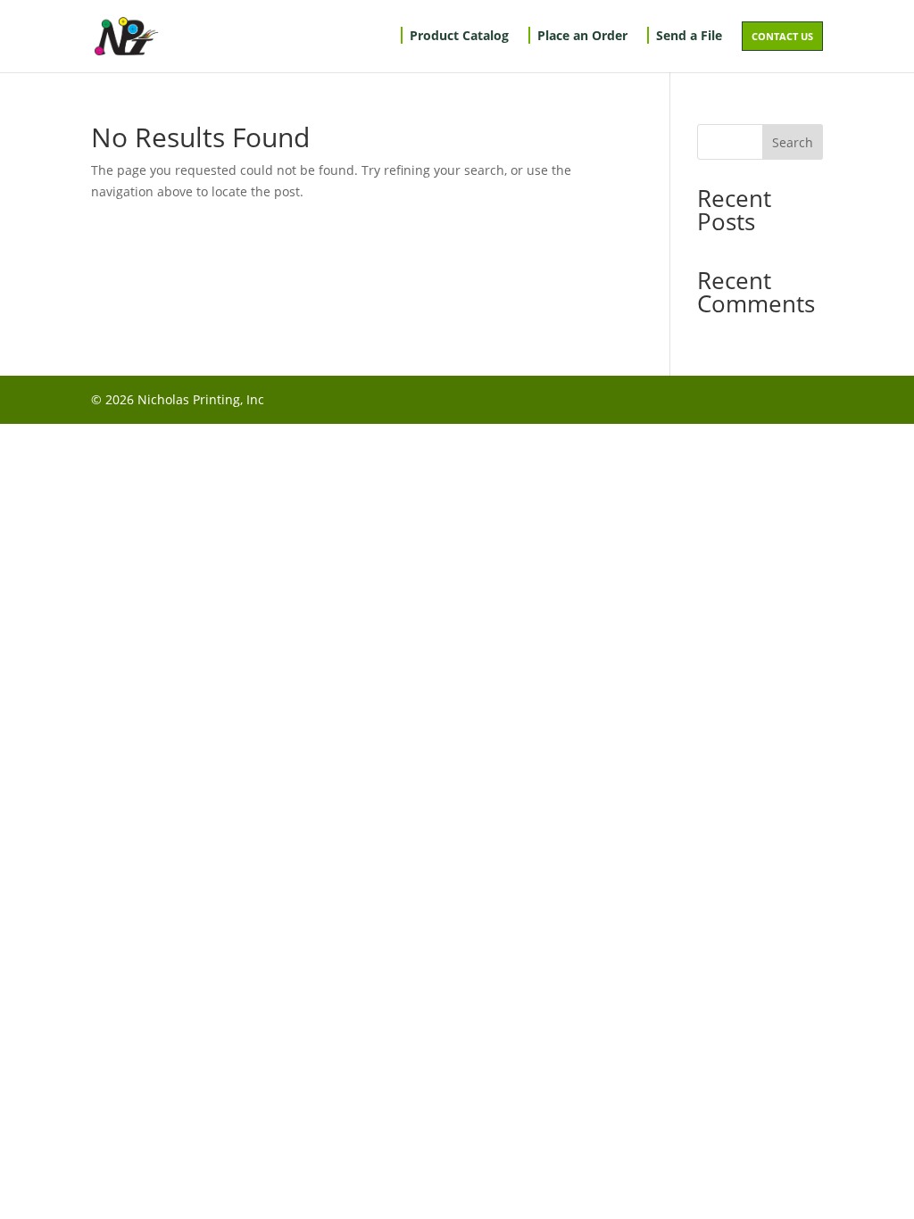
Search (792, 142)
